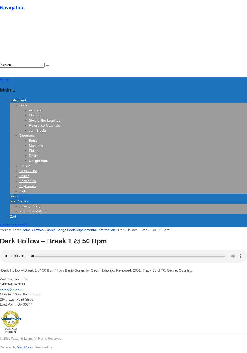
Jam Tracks (38, 130)
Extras (39, 230)
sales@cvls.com (12, 289)
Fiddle (33, 151)
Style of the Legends (44, 120)
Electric (34, 115)
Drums (24, 176)
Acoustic (35, 110)
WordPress (25, 347)
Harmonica (27, 181)
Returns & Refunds (33, 211)
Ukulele (25, 166)
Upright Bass (38, 161)
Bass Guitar (28, 171)
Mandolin (36, 146)
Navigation (12, 7)
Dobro (33, 156)
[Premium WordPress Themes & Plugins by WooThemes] (62, 347)
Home (26, 230)
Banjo (33, 140)
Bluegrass (26, 135)
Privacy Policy (29, 206)
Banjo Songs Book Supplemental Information (81, 230)
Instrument (18, 100)
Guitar (24, 105)
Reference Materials (44, 125)
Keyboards (27, 186)
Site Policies (19, 201)
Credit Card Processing (11, 330)
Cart (13, 216)
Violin (23, 191)
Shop (14, 196)
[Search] (47, 66)
